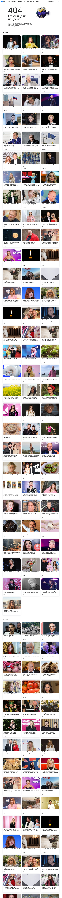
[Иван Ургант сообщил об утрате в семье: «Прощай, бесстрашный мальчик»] (12, 122)
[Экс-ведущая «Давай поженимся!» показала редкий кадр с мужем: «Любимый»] (50, 219)
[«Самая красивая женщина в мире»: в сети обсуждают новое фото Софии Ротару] (31, 335)
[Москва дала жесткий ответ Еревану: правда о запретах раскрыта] (12, 103)
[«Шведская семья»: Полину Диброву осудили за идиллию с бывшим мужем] (12, 354)
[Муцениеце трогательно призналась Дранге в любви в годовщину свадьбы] (50, 825)
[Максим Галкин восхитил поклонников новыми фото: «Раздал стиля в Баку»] (50, 606)
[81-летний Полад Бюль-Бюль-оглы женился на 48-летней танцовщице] (50, 728)
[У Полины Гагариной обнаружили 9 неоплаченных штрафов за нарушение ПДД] (12, 567)
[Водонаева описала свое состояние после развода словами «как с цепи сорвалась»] (50, 490)
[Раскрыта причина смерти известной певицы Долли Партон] (31, 180)
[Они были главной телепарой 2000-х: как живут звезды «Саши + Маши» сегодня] (12, 664)
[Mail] (2, 1)
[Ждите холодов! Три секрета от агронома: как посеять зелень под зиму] (50, 354)
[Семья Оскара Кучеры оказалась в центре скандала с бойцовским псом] (50, 64)
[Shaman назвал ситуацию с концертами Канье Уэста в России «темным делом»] (50, 548)
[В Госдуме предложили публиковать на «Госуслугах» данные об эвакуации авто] (50, 645)
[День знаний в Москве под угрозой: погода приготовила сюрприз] (12, 825)
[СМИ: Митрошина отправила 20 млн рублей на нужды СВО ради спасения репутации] (50, 844)
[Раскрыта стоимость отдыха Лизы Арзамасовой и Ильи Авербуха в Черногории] (50, 238)
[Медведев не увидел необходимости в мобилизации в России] (12, 141)
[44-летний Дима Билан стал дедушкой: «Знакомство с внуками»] (12, 728)
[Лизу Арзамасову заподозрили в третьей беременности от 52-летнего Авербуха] (12, 451)
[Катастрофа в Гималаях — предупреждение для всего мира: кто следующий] (31, 728)
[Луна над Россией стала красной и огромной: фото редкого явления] (12, 238)
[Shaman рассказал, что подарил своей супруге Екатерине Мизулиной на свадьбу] (50, 748)
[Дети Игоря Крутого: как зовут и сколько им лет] (31, 767)
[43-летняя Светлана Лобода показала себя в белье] (50, 180)
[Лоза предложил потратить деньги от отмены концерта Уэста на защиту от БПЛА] (31, 509)
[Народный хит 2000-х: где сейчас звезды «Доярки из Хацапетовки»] (12, 471)
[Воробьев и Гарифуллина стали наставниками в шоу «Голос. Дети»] (31, 432)
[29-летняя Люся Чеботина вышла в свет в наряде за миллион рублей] (12, 258)
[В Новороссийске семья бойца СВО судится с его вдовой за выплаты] (31, 64)
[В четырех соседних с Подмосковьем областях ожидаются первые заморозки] (50, 806)
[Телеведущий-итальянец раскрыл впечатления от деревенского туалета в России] (50, 664)
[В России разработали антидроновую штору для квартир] (50, 277)
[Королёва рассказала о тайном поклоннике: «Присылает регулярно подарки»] (12, 413)
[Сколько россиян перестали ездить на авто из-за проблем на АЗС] (12, 684)
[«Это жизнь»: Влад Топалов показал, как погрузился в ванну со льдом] (31, 354)
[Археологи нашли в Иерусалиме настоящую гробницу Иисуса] (12, 864)
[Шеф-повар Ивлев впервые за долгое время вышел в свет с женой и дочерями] (50, 567)
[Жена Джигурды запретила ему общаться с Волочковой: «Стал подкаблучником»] (31, 316)
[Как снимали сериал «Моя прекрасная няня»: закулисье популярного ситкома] (50, 684)
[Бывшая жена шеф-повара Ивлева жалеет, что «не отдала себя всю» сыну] (31, 141)
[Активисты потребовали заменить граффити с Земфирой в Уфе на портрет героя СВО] (50, 432)
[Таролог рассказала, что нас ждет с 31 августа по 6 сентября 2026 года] (12, 490)
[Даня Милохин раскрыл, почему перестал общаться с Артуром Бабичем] (12, 199)
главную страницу (21, 26)
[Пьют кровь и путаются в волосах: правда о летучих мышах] (12, 703)
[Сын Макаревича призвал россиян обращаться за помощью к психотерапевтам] (12, 83)
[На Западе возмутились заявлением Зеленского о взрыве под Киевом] (50, 83)
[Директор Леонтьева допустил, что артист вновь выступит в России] (50, 587)
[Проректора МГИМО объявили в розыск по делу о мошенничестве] (50, 161)
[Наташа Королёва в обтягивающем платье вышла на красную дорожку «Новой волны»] (12, 64)
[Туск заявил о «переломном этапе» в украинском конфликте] (50, 199)
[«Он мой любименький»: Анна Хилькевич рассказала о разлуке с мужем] (31, 471)
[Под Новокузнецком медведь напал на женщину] (50, 767)
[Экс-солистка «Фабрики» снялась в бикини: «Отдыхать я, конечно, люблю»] (31, 374)
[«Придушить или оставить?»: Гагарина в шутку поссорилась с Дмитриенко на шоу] (50, 626)
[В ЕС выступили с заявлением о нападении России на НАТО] (50, 141)
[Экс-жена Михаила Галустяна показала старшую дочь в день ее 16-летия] (31, 393)
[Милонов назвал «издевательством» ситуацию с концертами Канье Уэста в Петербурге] (12, 219)
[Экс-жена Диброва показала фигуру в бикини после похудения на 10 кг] (31, 413)
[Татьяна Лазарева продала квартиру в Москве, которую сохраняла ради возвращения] (50, 122)
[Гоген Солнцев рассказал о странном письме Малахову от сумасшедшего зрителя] (12, 806)
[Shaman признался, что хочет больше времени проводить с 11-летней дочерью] (31, 83)
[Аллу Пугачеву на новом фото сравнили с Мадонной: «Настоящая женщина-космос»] (50, 296)
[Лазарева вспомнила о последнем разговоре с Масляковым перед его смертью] (31, 684)
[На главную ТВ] (4, 1)
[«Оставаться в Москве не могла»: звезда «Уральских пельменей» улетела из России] (31, 864)
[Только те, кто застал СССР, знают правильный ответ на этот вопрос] (31, 161)
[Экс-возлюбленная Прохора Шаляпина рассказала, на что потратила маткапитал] (31, 44)
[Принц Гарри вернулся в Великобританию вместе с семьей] (31, 606)
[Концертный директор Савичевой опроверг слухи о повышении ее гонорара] (31, 296)
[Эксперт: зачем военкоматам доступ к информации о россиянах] (12, 277)
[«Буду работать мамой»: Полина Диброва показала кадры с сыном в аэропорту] (12, 748)
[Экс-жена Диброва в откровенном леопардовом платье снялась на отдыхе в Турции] (31, 451)
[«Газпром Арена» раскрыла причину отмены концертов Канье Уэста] (12, 645)
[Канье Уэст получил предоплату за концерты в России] (31, 645)
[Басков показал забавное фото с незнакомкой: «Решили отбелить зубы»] (50, 509)
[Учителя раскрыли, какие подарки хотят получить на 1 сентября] (31, 567)
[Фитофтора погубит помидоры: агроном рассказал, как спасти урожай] (31, 786)
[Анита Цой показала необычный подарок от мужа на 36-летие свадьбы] (12, 161)
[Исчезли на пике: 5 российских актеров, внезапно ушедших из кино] (50, 413)
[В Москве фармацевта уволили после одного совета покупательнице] (12, 626)
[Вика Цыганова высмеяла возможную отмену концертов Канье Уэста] (12, 180)
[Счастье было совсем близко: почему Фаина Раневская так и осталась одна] (31, 587)
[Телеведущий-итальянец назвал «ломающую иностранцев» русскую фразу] (31, 529)
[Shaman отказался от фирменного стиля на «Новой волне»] (50, 103)
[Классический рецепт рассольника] (12, 432)
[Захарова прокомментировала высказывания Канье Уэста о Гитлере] (12, 509)
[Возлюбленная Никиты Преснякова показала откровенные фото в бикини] (31, 277)
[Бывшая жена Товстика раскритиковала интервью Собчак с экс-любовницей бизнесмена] (50, 786)
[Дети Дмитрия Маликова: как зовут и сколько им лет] (12, 786)
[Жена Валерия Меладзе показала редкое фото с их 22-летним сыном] (12, 844)
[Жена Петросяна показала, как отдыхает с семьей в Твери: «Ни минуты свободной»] (50, 393)
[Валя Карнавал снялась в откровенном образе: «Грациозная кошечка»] (31, 626)
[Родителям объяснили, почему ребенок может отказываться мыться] (50, 529)
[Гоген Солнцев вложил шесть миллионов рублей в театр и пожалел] (31, 806)
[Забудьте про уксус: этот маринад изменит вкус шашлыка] (12, 548)
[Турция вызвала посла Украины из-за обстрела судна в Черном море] (31, 664)
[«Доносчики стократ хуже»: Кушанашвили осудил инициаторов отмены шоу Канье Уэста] (31, 103)
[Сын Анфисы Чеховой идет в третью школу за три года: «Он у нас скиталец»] (31, 219)
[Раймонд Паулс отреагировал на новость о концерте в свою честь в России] (31, 748)
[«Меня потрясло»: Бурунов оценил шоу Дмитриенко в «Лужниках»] (50, 451)
